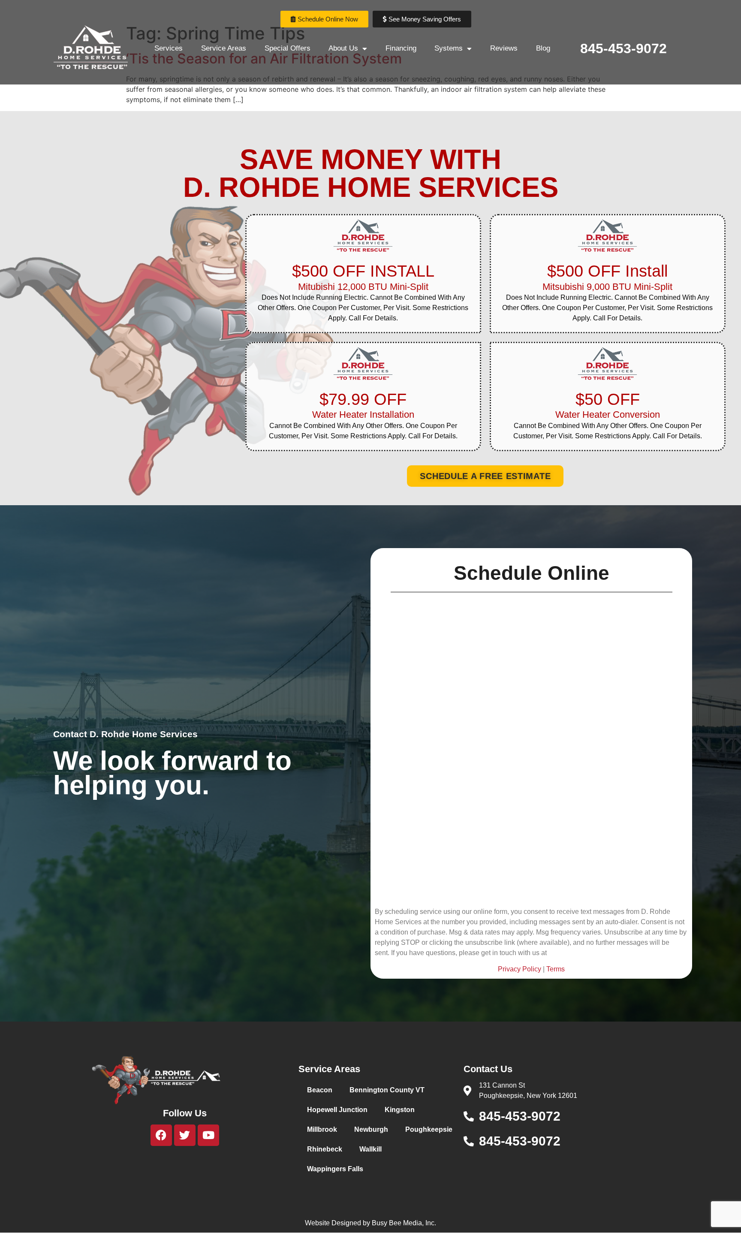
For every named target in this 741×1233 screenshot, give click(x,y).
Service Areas (223, 48)
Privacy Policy (519, 969)
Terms (555, 969)
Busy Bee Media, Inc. (404, 1223)
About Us (343, 48)
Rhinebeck (324, 1149)
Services (168, 48)
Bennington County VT (387, 1090)
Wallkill (370, 1149)
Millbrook (322, 1129)
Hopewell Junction (337, 1109)
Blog (543, 48)
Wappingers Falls (335, 1169)
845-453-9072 (623, 48)
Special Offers (287, 48)
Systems (448, 48)
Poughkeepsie (428, 1129)
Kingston (400, 1109)
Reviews (504, 48)
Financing (401, 48)
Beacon (319, 1090)
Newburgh (371, 1129)
